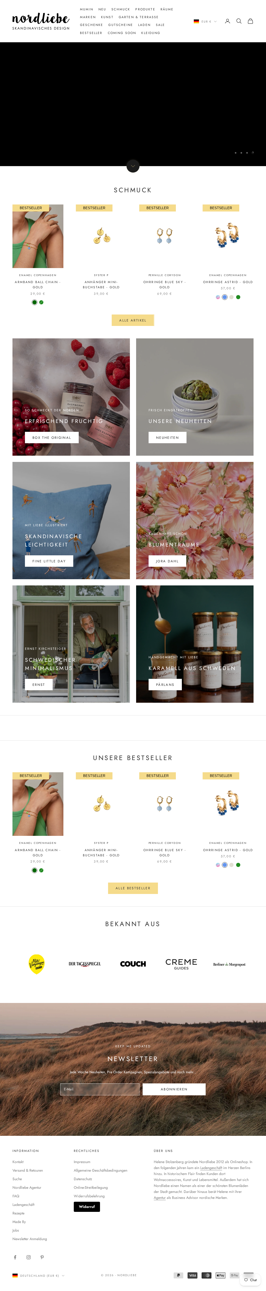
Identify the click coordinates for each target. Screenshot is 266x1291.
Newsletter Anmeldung (29, 1238)
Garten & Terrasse (139, 17)
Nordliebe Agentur (26, 1187)
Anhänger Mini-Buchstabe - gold (101, 285)
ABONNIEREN (174, 1089)
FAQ (15, 1196)
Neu (102, 9)
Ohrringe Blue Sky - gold (164, 285)
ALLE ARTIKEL (133, 320)
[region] (133, 83)
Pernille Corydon (165, 275)
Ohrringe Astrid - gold (228, 282)
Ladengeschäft (23, 1204)
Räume (167, 9)
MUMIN (86, 9)
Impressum (82, 1161)
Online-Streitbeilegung (91, 1187)
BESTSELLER (91, 33)
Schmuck (120, 9)
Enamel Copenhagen (38, 275)
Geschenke (91, 25)
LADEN (144, 25)
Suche (17, 1178)
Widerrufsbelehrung (89, 1196)
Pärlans (165, 684)
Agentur (160, 1197)
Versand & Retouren (27, 1170)
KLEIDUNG (150, 33)
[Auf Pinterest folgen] (42, 1257)
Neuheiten (167, 437)
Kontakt (17, 1161)
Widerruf (87, 1206)
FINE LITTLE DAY (49, 561)
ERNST (38, 684)
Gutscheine (120, 25)
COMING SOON (122, 33)
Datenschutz (83, 1178)
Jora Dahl (167, 561)
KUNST (107, 17)
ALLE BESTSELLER (133, 888)
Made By (19, 1221)
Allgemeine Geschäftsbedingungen (100, 1170)
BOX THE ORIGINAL (51, 437)
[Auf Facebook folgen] (15, 1257)
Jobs (15, 1230)
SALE (160, 25)
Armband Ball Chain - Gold (38, 285)
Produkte (145, 9)
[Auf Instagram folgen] (28, 1257)
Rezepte (18, 1213)
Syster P (101, 275)
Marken (88, 17)
